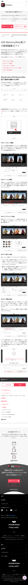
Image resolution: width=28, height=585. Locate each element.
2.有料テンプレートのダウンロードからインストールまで (13, 395)
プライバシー (10, 535)
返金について (13, 537)
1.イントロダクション (6, 393)
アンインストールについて (21, 537)
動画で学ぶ (3, 419)
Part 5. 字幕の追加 (8, 70)
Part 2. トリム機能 (8, 63)
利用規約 (4, 574)
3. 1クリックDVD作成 (6, 412)
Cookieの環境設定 (15, 574)
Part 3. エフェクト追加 (9, 65)
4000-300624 (12, 515)
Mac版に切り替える (14, 489)
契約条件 (5, 535)
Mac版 (19, 385)
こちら (15, 57)
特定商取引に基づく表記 (6, 537)
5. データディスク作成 (6, 417)
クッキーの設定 (16, 535)
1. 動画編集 (4, 407)
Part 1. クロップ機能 (8, 61)
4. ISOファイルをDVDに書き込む (8, 414)
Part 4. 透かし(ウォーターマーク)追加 (12, 68)
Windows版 (8, 385)
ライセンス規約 (22, 574)
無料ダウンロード (6, 26)
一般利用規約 (22, 535)
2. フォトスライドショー (7, 409)
